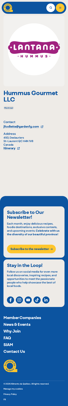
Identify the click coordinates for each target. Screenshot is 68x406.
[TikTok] (37, 300)
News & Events (16, 324)
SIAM (8, 344)
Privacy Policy (10, 394)
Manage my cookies (13, 388)
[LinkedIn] (45, 300)
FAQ (7, 338)
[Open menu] (60, 7)
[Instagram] (19, 300)
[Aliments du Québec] (8, 7)
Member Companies (22, 317)
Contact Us (14, 351)
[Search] (50, 7)
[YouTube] (28, 300)
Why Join (12, 331)
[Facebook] (10, 300)
